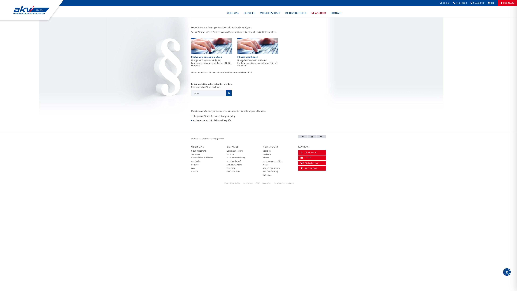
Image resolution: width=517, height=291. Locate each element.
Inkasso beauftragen (247, 57)
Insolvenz (267, 154)
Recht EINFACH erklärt (272, 161)
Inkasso (230, 154)
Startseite (194, 139)
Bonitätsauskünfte (235, 151)
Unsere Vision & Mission (202, 157)
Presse (265, 164)
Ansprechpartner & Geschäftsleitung (271, 170)
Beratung (231, 168)
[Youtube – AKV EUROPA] (321, 136)
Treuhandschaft (234, 161)
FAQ (193, 168)
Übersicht (267, 151)
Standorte (195, 154)
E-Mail (308, 157)
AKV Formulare (233, 171)
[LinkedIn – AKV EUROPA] (312, 136)
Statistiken (267, 175)
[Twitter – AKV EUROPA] (303, 136)
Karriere (195, 164)
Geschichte (196, 161)
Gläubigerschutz (198, 151)
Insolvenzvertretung (236, 157)
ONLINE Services (234, 164)
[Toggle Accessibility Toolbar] (506, 272)
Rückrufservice (311, 163)
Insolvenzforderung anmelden (206, 57)
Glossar (194, 171)
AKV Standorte (311, 168)
